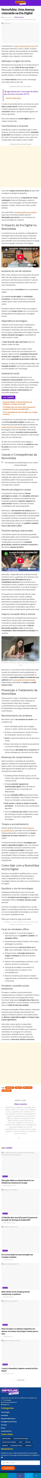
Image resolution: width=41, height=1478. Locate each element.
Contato (28, 1445)
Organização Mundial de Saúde (23, 680)
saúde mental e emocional (11, 427)
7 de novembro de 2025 (9, 1185)
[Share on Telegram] (12, 1475)
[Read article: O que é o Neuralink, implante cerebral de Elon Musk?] (20, 1353)
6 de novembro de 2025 (9, 1222)
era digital (28, 1087)
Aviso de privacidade (21, 1438)
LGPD (20, 1442)
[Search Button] (39, 3)
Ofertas (28, 1442)
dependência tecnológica (27, 212)
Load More (20, 1380)
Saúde (5, 1176)
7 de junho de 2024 (7, 1260)
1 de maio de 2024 (7, 1336)
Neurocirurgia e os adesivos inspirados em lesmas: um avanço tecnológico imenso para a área (19, 1331)
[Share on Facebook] (20, 1475)
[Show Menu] (2, 3)
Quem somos (6, 1438)
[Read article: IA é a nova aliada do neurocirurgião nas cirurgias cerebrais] (20, 1239)
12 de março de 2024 (8, 1373)
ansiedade (9, 1087)
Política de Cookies (9, 1442)
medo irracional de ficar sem (24, 46)
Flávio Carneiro (19, 17)
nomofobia (6, 1090)
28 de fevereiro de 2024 (11, 19)
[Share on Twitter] (29, 1475)
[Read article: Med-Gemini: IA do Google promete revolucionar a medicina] (20, 1276)
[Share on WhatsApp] (4, 1475)
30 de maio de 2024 (7, 1297)
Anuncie (5, 1445)
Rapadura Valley (16, 1445)
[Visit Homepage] (20, 3)
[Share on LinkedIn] (37, 1475)
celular (18, 1087)
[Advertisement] (20, 166)
